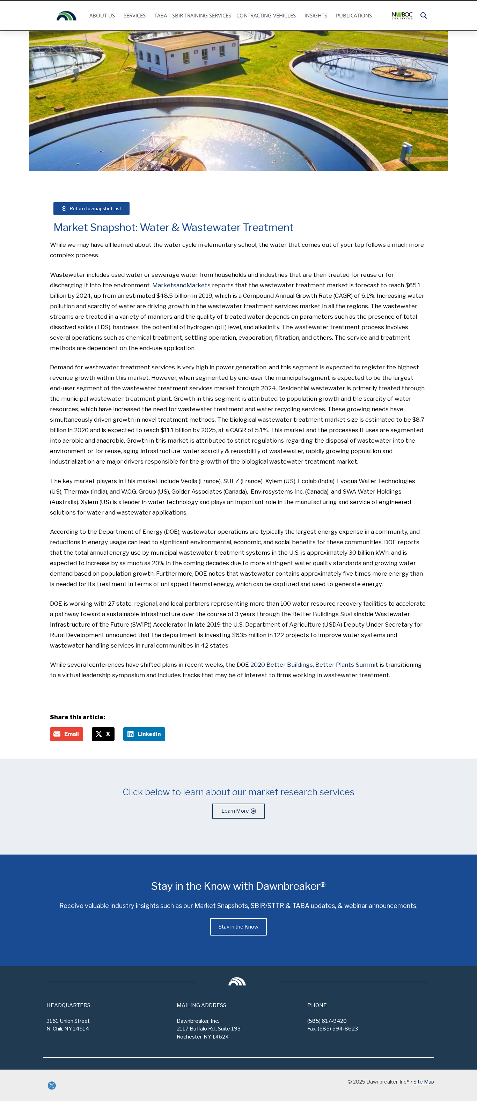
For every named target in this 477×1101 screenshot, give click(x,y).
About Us (102, 15)
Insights (315, 15)
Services (135, 15)
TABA (160, 15)
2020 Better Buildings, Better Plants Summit (314, 664)
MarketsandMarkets (181, 285)
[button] (424, 15)
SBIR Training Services (201, 15)
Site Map (423, 1082)
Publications (354, 15)
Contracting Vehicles (266, 15)
